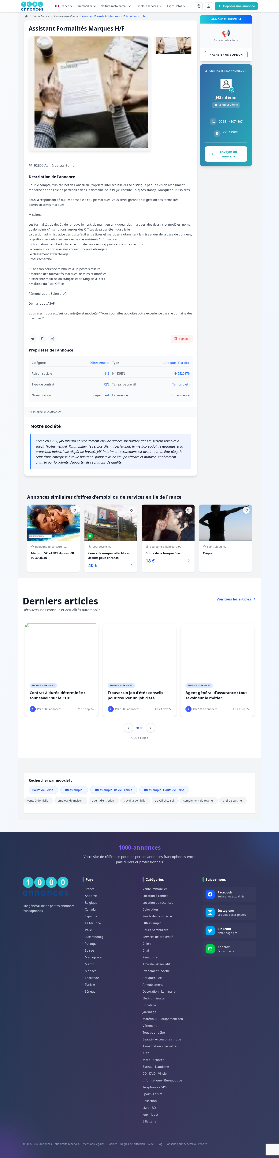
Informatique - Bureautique (162, 1080)
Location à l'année (155, 896)
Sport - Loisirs (152, 1094)
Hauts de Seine (42, 790)
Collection (150, 1101)
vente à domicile (37, 800)
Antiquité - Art (152, 978)
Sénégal (90, 991)
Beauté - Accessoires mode (162, 1039)
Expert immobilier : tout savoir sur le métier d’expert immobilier (61, 695)
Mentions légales (94, 1144)
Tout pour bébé (154, 1032)
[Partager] (52, 339)
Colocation (150, 909)
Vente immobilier (155, 889)
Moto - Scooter (153, 1060)
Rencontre (150, 957)
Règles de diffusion (132, 1144)
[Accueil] (26, 16)
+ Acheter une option (226, 54)
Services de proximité (158, 937)
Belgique (91, 902)
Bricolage (149, 1005)
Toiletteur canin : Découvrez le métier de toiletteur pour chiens (138, 695)
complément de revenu (198, 800)
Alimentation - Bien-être (160, 1046)
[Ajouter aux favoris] (33, 339)
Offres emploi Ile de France (113, 790)
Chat (146, 950)
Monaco (91, 971)
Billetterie (149, 1121)
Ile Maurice (93, 923)
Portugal (91, 944)
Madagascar (94, 957)
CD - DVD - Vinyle (155, 1073)
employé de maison (70, 800)
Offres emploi (73, 790)
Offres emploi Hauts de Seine (163, 790)
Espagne (91, 916)
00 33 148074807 (231, 121)
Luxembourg (94, 937)
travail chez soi (164, 800)
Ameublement (153, 985)
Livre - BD (149, 1108)
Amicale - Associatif (156, 964)
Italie (88, 930)
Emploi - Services (43, 685)
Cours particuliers (155, 930)
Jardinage (149, 1012)
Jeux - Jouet (150, 1114)
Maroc (89, 964)
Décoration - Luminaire (159, 991)
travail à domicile (134, 800)
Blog (159, 1144)
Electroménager (154, 998)
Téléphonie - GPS (155, 1087)
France (65, 6)
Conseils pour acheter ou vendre (186, 1144)
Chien (147, 944)
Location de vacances (158, 902)
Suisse (89, 950)
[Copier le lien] (43, 339)
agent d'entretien (103, 800)
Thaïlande (92, 978)
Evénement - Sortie (156, 971)
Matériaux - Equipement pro (163, 1019)
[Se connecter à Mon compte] (199, 6)
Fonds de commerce (157, 916)
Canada (90, 909)
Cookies (112, 1144)
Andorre (91, 896)
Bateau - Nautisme (156, 1067)
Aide (151, 1144)
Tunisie (90, 985)
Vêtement (150, 1026)
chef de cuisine (232, 800)
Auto (146, 1053)
